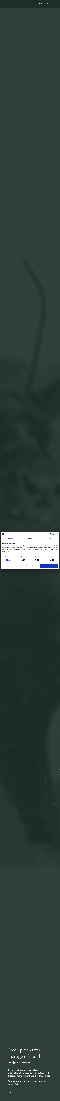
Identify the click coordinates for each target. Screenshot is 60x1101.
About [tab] (49, 538)
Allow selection (30, 566)
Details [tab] (30, 538)
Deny (11, 566)
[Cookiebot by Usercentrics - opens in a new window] (48, 534)
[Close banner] (57, 533)
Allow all (49, 566)
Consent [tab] (10, 538)
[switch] (23, 560)
